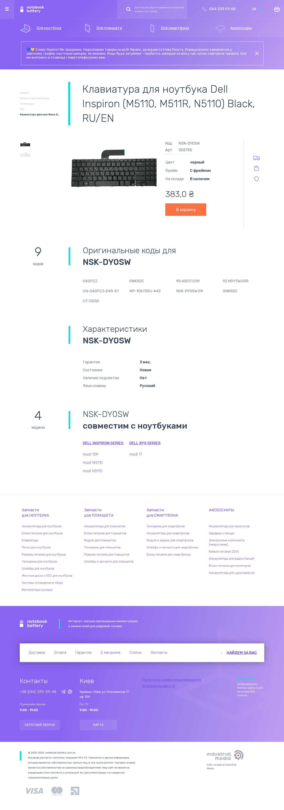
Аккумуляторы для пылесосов (229, 526)
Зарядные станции (221, 533)
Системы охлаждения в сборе (42, 583)
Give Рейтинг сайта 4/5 (250, 678)
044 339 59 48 (222, 9)
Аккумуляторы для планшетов (104, 526)
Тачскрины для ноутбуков (39, 561)
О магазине (110, 652)
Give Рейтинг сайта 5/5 (253, 678)
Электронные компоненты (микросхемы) (227, 542)
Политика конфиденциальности (171, 679)
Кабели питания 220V (224, 551)
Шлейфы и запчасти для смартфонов (172, 547)
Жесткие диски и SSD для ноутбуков (47, 576)
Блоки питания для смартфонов (168, 554)
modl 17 (135, 454)
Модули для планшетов (100, 540)
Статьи (136, 652)
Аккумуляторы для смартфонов (168, 533)
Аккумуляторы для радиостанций (231, 558)
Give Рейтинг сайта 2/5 (242, 678)
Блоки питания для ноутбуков (42, 533)
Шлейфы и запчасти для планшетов (109, 561)
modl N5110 (92, 471)
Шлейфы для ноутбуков (38, 568)
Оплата (60, 652)
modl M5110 (93, 462)
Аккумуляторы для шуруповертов (231, 573)
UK (254, 9)
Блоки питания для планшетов (105, 533)
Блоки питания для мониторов (230, 566)
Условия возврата (158, 686)
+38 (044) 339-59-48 (38, 692)
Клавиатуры (30, 540)
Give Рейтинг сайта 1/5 (238, 678)
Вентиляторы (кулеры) (37, 590)
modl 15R (90, 454)
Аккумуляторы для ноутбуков (42, 526)
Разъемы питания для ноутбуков (44, 554)
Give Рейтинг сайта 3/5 (246, 678)
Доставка (36, 652)
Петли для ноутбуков (36, 547)
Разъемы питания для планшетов (106, 554)
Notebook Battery (33, 624)
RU (261, 9)
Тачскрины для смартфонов (166, 526)
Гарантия (83, 652)
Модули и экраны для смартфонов (170, 540)
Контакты (159, 652)
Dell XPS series (145, 443)
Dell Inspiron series (103, 443)
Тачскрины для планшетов (102, 547)
